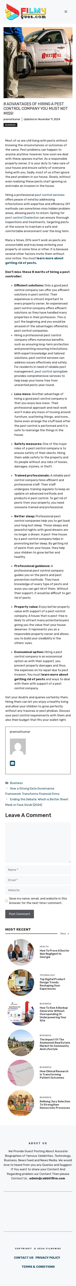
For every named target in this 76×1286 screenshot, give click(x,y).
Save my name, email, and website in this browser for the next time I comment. (38, 901)
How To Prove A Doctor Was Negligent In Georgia (54, 954)
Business (10, 125)
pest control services (50, 195)
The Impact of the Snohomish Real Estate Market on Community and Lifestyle (55, 1044)
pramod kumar (12, 119)
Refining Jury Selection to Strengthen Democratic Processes (55, 1104)
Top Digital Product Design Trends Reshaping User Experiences (52, 984)
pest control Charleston (22, 217)
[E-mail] (12, 764)
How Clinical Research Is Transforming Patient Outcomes (54, 1074)
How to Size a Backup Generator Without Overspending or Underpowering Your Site (54, 1014)
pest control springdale (51, 371)
